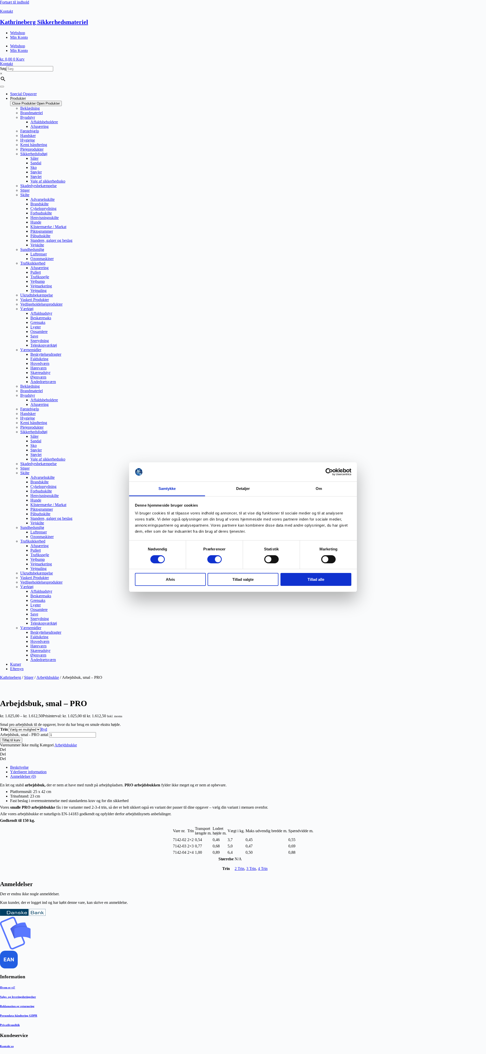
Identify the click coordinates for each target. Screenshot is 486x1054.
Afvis (170, 579)
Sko (33, 167)
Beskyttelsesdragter (45, 354)
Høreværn (38, 368)
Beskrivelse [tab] (19, 767)
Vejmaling (38, 290)
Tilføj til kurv (11, 740)
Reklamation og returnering (17, 1006)
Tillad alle (316, 579)
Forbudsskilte (41, 213)
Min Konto (19, 37)
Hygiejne (27, 140)
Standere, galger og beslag (51, 240)
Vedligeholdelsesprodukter (41, 304)
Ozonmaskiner (42, 258)
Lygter (35, 327)
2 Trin (239, 868)
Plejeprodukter (32, 149)
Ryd (43, 729)
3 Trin (251, 868)
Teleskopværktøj (43, 345)
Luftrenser (38, 254)
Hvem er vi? (7, 987)
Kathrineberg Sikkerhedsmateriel (44, 22)
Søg (3, 68)
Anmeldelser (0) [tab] (23, 776)
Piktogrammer (41, 231)
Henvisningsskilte (44, 217)
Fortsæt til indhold (14, 2)
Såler (34, 158)
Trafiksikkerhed (32, 263)
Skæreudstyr (40, 372)
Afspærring (39, 126)
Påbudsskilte (40, 236)
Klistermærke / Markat (48, 227)
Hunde (35, 222)
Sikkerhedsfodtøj (33, 154)
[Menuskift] (2, 86)
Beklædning (30, 108)
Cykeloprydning (43, 208)
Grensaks (37, 322)
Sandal (35, 163)
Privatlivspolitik (10, 1024)
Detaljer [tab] (243, 488)
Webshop (17, 33)
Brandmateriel (31, 113)
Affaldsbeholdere (44, 122)
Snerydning (39, 341)
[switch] (214, 559)
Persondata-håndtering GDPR (18, 1015)
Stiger (25, 190)
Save (34, 336)
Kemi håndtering (33, 145)
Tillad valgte (243, 579)
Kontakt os (7, 1046)
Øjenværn (38, 377)
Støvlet (36, 176)
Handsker (28, 135)
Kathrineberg (10, 677)
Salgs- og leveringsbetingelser (18, 996)
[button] (243, 749)
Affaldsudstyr (41, 313)
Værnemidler (30, 350)
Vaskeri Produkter (34, 299)
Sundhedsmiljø (32, 249)
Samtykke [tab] (167, 488)
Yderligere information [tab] (28, 772)
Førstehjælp (29, 131)
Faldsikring (39, 359)
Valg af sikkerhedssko (47, 181)
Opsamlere (39, 331)
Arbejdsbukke (47, 677)
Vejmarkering (41, 286)
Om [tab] (319, 488)
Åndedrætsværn (43, 382)
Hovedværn (39, 363)
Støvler (36, 172)
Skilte (24, 195)
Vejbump (37, 281)
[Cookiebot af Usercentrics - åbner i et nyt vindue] (329, 472)
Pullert (35, 272)
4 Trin (263, 868)
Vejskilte (37, 245)
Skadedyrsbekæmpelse (38, 186)
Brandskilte (39, 204)
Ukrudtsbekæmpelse (36, 295)
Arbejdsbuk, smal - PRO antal (24, 734)
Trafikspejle (39, 277)
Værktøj (26, 309)
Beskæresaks (40, 318)
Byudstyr (27, 117)
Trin (4, 729)
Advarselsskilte (42, 199)
